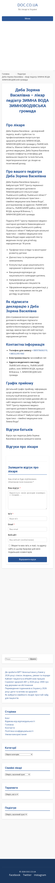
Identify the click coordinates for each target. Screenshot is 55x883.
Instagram (40, 875)
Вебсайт (12, 535)
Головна (9, 724)
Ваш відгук (14, 488)
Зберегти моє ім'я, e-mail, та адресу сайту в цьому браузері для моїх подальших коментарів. (27, 548)
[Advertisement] (27, 50)
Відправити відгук (27, 559)
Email (11, 524)
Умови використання (15, 734)
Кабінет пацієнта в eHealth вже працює (25, 678)
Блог (7, 718)
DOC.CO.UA (27, 4)
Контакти (10, 727)
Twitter (27, 875)
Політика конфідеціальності (19, 731)
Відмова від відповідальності (20, 721)
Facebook (14, 875)
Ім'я (10, 513)
